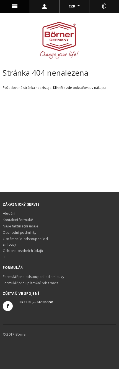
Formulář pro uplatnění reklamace (31, 283)
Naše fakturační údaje (20, 226)
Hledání (9, 213)
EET (5, 257)
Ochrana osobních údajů (23, 250)
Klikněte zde (63, 87)
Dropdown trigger (45, 6)
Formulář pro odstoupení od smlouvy (33, 276)
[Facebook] (8, 306)
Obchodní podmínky (19, 232)
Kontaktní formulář (18, 219)
